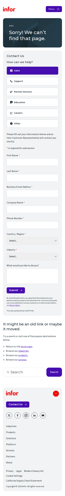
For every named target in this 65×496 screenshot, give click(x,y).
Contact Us (16, 404)
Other (17, 123)
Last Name (12, 171)
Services (10, 450)
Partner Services (23, 91)
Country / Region (15, 234)
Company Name (15, 202)
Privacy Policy (15, 305)
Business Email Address (19, 187)
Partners (10, 456)
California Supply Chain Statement (24, 480)
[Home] (9, 9)
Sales (17, 70)
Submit (13, 290)
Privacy (9, 471)
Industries (11, 426)
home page (26, 346)
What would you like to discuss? (23, 265)
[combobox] (24, 372)
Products (10, 432)
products (23, 355)
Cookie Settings (14, 476)
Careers (18, 113)
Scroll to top (56, 394)
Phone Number (14, 218)
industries (23, 351)
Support (18, 81)
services (22, 359)
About (9, 462)
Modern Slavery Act (34, 471)
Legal (19, 471)
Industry (11, 249)
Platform (11, 444)
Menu (51, 9)
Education (19, 102)
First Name (12, 155)
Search (54, 372)
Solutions (11, 438)
